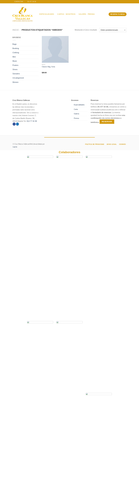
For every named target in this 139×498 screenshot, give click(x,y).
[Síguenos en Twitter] (17, 124)
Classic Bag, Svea (48, 67)
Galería (82, 14)
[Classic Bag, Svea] (55, 49)
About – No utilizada (20, 494)
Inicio (15, 30)
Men (14, 57)
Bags (14, 44)
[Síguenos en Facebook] (14, 124)
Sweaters (16, 74)
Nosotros (70, 14)
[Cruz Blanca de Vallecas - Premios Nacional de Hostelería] (22, 14)
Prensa (91, 14)
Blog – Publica (58, 494)
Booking (15, 48)
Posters (15, 65)
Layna (15, 147)
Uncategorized (18, 78)
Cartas (60, 14)
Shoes (14, 69)
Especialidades (46, 14)
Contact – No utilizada (74, 494)
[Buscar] (37, 14)
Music (14, 61)
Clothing (15, 53)
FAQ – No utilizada (92, 494)
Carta (76, 109)
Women (15, 82)
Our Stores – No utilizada (40, 494)
